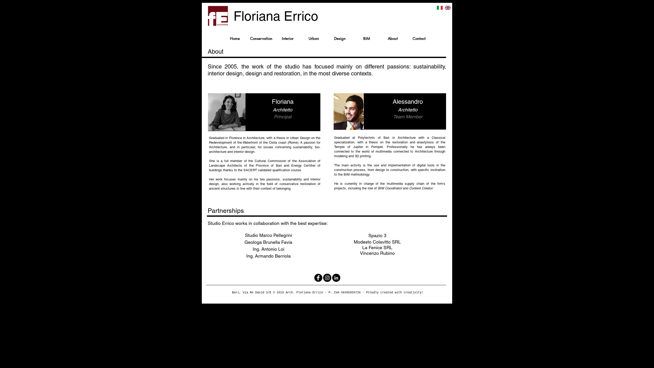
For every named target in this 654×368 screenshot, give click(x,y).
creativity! (413, 292)
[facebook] (318, 278)
